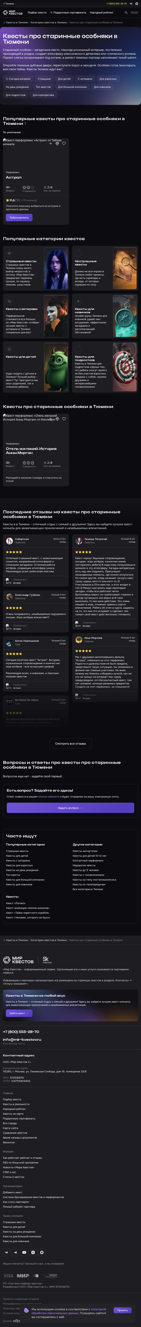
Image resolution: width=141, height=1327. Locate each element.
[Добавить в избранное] (64, 143)
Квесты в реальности (16, 1104)
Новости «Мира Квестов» (18, 1167)
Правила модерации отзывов (21, 1299)
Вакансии (9, 1142)
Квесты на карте (13, 1113)
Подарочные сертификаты (69, 12)
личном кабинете (48, 796)
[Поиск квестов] (126, 12)
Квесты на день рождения (19, 1231)
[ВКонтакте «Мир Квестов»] (6, 1252)
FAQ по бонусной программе (20, 1162)
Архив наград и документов (20, 1137)
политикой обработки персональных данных (69, 1311)
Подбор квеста (37, 12)
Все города (10, 1123)
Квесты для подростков (85, 358)
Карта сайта (10, 1128)
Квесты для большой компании (22, 1236)
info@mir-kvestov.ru (22, 1040)
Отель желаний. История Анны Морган (31, 451)
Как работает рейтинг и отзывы (22, 1157)
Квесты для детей (21, 356)
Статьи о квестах (13, 1177)
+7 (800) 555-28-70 (21, 1032)
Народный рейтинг (101, 12)
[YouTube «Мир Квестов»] (24, 1252)
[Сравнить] (57, 143)
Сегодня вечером (19, 78)
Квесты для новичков (84, 311)
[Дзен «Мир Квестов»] (33, 1252)
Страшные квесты (21, 261)
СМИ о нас (9, 1172)
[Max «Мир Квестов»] (42, 1252)
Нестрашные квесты (86, 263)
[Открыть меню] (134, 12)
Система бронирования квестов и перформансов (33, 1197)
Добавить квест (12, 1192)
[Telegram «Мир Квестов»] (15, 1252)
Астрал (13, 177)
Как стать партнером (16, 1202)
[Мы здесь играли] (50, 143)
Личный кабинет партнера (19, 1206)
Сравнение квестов (15, 1132)
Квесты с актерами (21, 309)
